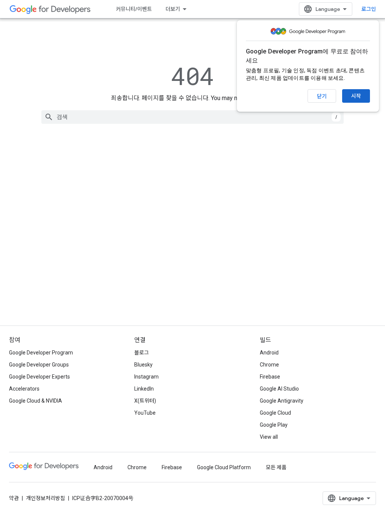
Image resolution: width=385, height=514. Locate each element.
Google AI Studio (279, 389)
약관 (14, 498)
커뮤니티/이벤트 (134, 9)
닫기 (322, 96)
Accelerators (24, 389)
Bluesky (143, 365)
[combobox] (192, 117)
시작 (356, 96)
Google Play (274, 425)
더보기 (172, 9)
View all (269, 437)
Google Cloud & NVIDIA (35, 401)
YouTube (145, 413)
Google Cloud (275, 413)
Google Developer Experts (39, 377)
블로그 (141, 353)
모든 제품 (276, 467)
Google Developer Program (41, 353)
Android (269, 353)
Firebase (270, 377)
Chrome (269, 365)
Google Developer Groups (39, 365)
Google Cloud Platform (224, 467)
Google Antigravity (281, 401)
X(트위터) (145, 401)
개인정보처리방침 (45, 498)
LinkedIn (144, 389)
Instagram (146, 377)
